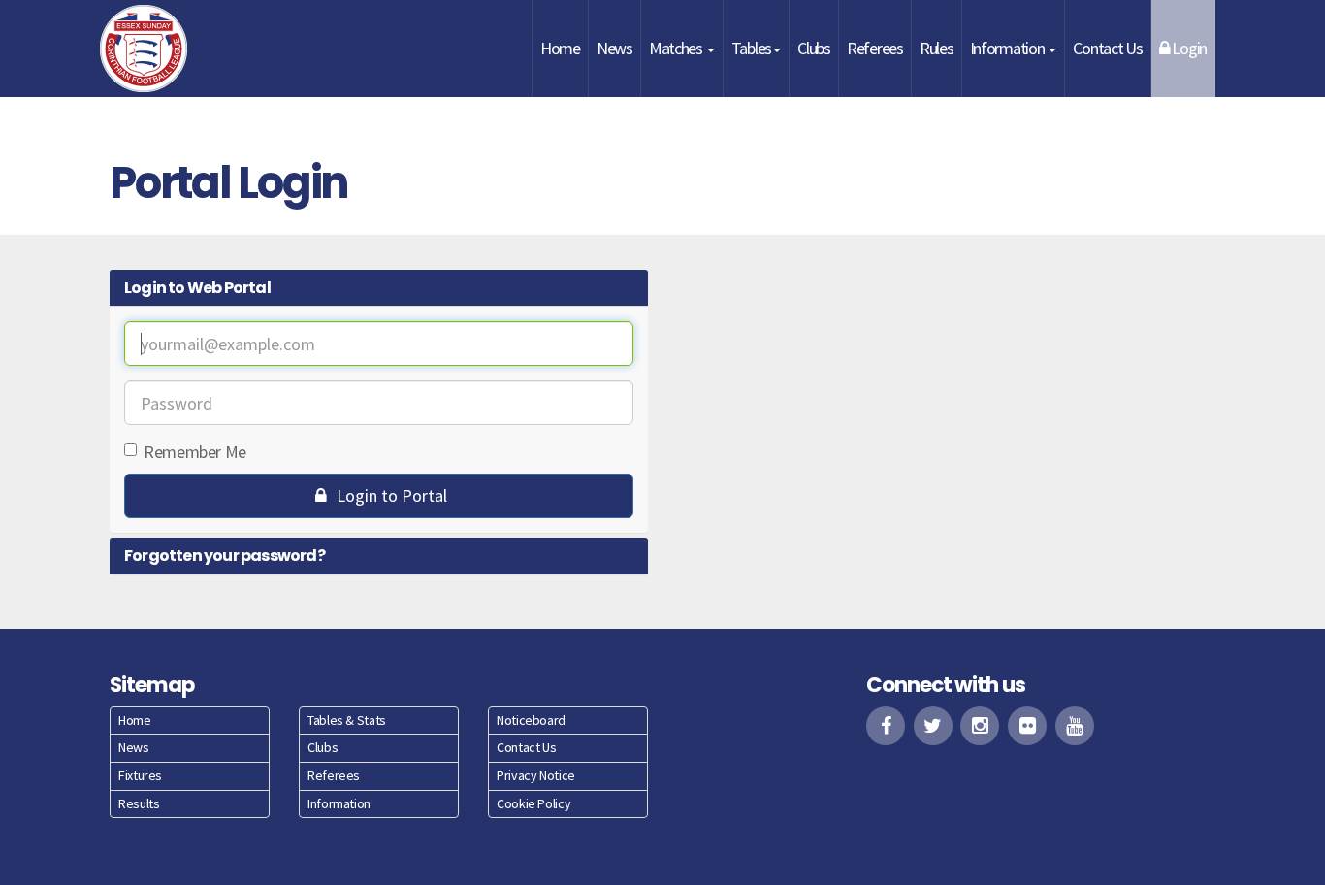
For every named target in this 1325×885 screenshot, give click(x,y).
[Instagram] (979, 725)
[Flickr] (1027, 725)
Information (1009, 48)
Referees (875, 48)
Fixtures (140, 775)
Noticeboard (531, 720)
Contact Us (1107, 48)
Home (560, 48)
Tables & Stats (346, 720)
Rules (936, 48)
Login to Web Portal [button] (197, 288)
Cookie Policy (533, 803)
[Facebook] (885, 725)
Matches (677, 48)
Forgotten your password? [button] (224, 556)
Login (1188, 48)
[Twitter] (933, 725)
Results (138, 803)
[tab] (379, 288)
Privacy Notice (536, 775)
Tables (751, 48)
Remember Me (195, 452)
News (614, 48)
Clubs (813, 48)
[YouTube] (1074, 725)
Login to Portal (390, 495)
